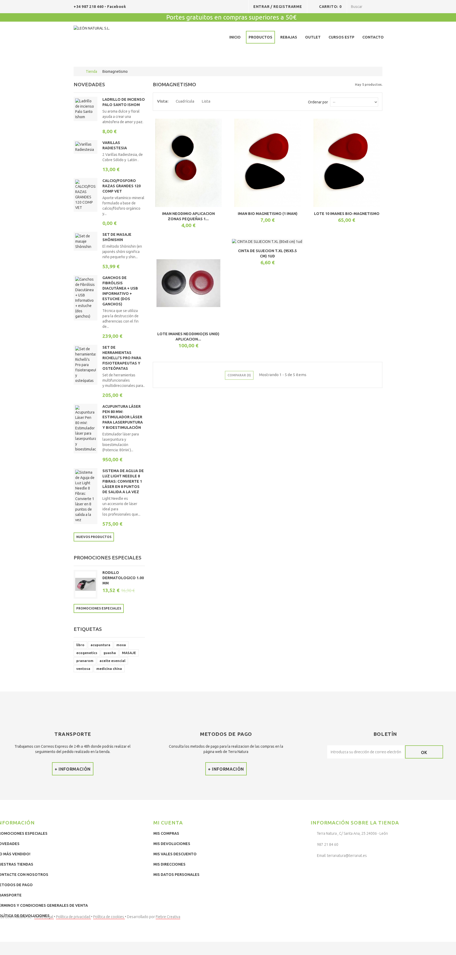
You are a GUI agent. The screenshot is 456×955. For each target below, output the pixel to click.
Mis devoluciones (171, 844)
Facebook (116, 6)
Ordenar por (318, 102)
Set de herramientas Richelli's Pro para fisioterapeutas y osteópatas (121, 358)
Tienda (91, 71)
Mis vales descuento (175, 854)
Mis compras (166, 833)
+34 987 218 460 (89, 6)
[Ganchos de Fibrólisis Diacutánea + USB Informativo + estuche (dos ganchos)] (85, 297)
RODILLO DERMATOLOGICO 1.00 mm (123, 577)
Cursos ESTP (341, 37)
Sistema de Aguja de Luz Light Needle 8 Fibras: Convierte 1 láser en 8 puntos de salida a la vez (123, 481)
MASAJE (129, 653)
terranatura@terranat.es (347, 855)
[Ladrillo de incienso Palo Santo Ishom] (85, 109)
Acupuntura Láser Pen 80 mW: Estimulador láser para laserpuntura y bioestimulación (122, 417)
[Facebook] (316, 869)
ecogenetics (86, 653)
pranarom (84, 661)
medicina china (109, 668)
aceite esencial (112, 661)
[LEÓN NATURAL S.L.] (112, 38)
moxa (121, 645)
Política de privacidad (73, 917)
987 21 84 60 (327, 844)
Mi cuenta (168, 823)
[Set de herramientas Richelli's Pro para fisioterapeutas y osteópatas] (85, 365)
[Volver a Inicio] (79, 71)
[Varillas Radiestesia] (85, 147)
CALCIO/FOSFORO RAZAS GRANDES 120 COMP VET (121, 186)
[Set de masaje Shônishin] (85, 241)
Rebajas (288, 37)
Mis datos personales (176, 874)
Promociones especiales (107, 557)
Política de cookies (109, 917)
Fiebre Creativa (168, 917)
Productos (260, 37)
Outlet (313, 37)
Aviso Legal (44, 917)
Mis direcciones (169, 864)
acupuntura (100, 645)
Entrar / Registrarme (277, 6)
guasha (109, 653)
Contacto (373, 37)
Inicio (235, 37)
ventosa (83, 668)
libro (80, 645)
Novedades (89, 84)
